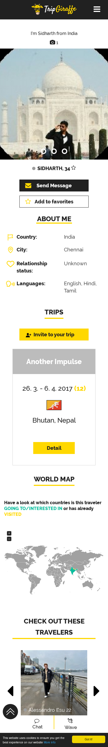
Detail (54, 448)
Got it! (88, 739)
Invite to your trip (54, 334)
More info (50, 742)
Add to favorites (54, 202)
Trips (54, 312)
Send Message (54, 185)
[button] (10, 688)
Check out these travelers (54, 626)
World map (54, 479)
